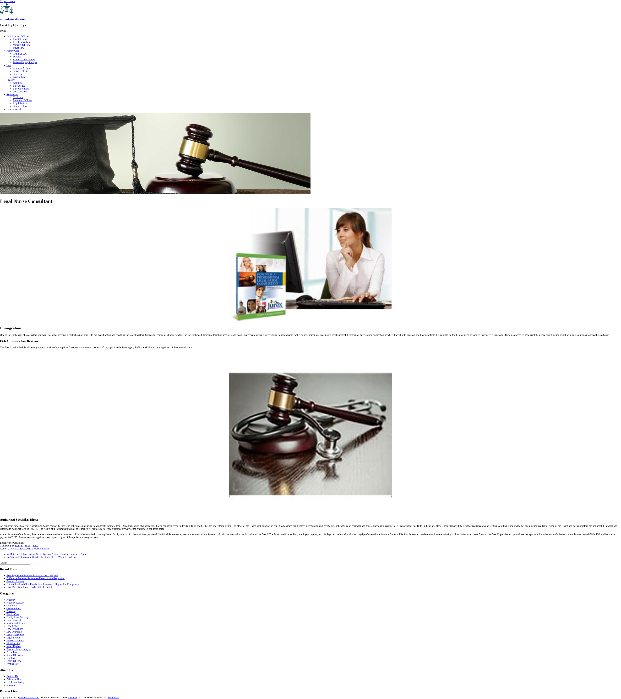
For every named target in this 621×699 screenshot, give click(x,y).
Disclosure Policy (15, 682)
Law (8, 65)
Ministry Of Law (21, 45)
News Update (13, 646)
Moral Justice (20, 91)
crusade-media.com (13, 19)
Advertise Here (14, 679)
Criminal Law (20, 53)
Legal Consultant (21, 42)
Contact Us (12, 676)
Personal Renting (15, 581)
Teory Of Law (20, 106)
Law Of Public (20, 39)
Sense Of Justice (21, 71)
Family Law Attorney (24, 59)
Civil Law (18, 97)
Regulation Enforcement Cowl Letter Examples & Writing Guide (41, 557)
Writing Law (19, 77)
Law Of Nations (21, 88)
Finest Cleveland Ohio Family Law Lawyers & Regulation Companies (42, 584)
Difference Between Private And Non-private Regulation (35, 578)
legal (27, 545)
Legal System (20, 103)
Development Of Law (17, 36)
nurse (35, 545)
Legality (10, 79)
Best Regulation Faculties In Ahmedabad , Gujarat (32, 575)
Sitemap (10, 685)
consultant (17, 545)
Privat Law (18, 47)
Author (3, 548)
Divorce (17, 56)
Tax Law (17, 74)
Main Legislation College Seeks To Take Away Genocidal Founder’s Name (46, 554)
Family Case (12, 50)
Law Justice (19, 85)
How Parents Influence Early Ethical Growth (29, 587)
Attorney (17, 82)
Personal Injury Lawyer (25, 62)
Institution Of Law (22, 100)
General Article (14, 109)
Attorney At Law (21, 68)
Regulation (12, 94)
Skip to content (7, 1)
